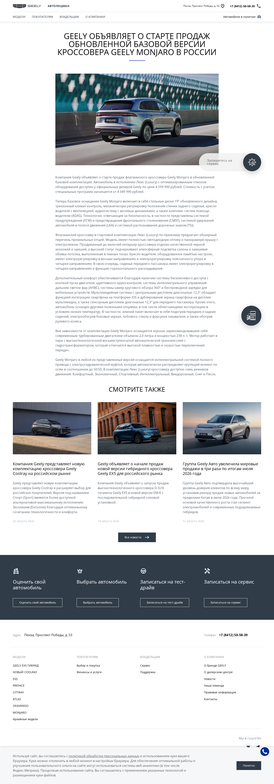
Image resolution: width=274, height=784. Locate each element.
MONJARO (19, 712)
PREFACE (18, 685)
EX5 (15, 679)
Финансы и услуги (89, 672)
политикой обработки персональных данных (104, 756)
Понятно (249, 765)
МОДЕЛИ (19, 17)
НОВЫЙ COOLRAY (25, 672)
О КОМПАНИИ (95, 17)
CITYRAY (18, 692)
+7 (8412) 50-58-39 (233, 635)
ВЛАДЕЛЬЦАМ (69, 17)
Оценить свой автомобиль (37, 602)
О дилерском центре (218, 672)
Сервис (145, 665)
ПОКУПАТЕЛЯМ (42, 17)
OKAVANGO (20, 706)
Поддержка (147, 672)
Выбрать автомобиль (97, 602)
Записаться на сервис (225, 602)
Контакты (210, 699)
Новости (209, 679)
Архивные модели (25, 719)
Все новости (133, 537)
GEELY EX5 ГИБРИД (26, 665)
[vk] (248, 746)
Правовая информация (220, 692)
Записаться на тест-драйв (165, 602)
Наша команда (214, 685)
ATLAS (17, 699)
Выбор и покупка (88, 665)
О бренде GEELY (215, 665)
